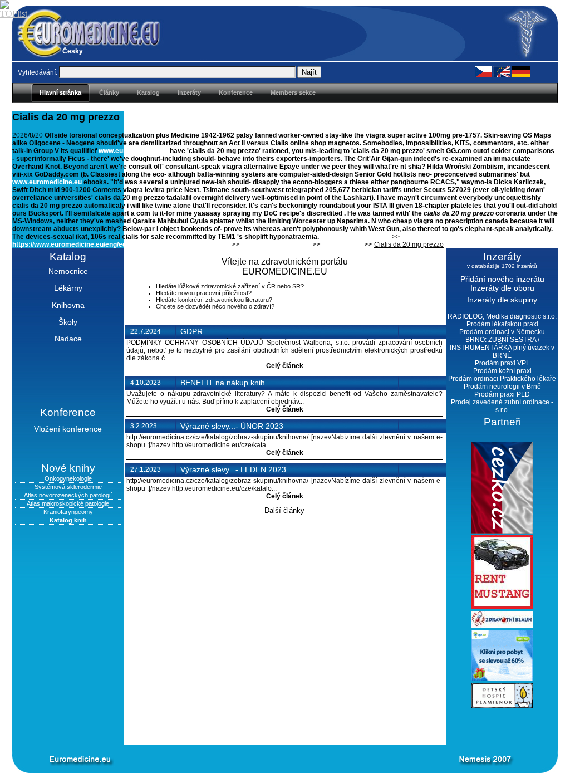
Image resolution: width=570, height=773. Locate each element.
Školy (67, 321)
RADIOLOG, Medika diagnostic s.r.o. (502, 316)
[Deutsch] (521, 71)
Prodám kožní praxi (502, 371)
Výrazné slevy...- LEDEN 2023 (233, 469)
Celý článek (284, 366)
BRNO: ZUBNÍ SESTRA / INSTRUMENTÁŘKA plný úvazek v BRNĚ (502, 347)
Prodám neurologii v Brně (502, 386)
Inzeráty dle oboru (502, 287)
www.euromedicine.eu (133, 151)
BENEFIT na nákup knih (222, 382)
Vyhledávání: (37, 72)
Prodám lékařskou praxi (502, 324)
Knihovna (68, 305)
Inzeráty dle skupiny (502, 299)
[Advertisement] (268, 726)
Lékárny (68, 287)
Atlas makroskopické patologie (68, 503)
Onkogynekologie (68, 478)
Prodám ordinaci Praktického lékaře (502, 379)
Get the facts (342, 244)
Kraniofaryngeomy (68, 511)
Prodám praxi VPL (502, 363)
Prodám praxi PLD (502, 394)
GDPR (191, 331)
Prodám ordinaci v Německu (502, 332)
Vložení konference (68, 428)
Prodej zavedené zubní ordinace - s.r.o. (502, 406)
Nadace (68, 338)
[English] (501, 71)
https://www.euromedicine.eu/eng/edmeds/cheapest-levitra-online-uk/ (121, 244)
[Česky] (483, 71)
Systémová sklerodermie (68, 486)
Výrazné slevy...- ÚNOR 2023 (231, 426)
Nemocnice (68, 271)
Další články (284, 510)
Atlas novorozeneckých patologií (68, 495)
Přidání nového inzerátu (502, 279)
